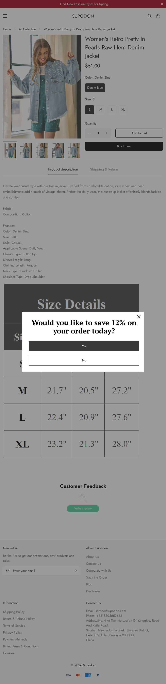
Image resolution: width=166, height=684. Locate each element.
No (84, 360)
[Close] (139, 317)
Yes (84, 346)
